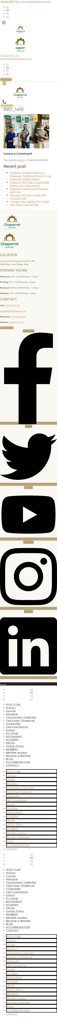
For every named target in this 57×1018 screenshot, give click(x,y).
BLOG (9, 759)
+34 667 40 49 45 (16, 322)
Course (11, 711)
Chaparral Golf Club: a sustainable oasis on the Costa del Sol (29, 183)
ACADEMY (12, 739)
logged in (22, 159)
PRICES (10, 743)
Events (10, 730)
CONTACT (12, 765)
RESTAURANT (14, 736)
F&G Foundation (17, 727)
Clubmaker (13, 723)
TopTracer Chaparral (20, 720)
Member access (16, 752)
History (11, 707)
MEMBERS (12, 749)
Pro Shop (12, 733)
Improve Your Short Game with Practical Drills (28, 196)
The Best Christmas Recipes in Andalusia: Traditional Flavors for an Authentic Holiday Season (30, 176)
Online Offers (15, 746)
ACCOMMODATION (18, 762)
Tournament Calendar (21, 717)
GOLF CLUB (13, 704)
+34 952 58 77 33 (9, 1)
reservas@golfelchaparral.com (35, 1)
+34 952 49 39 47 (18, 316)
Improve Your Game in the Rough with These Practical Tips (29, 203)
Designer (12, 714)
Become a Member (18, 755)
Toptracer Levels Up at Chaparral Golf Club (29, 190)
